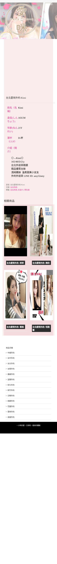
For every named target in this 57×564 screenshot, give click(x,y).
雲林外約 (11, 412)
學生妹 (27, 190)
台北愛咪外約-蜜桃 (15, 327)
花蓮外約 (11, 406)
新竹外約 (11, 390)
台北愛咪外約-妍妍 (15, 263)
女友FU (21, 190)
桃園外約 (11, 401)
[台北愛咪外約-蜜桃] (15, 295)
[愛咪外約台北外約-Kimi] (28, 63)
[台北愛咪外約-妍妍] (15, 231)
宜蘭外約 (11, 379)
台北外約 (13, 187)
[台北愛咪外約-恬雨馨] (41, 295)
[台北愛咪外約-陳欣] (41, 231)
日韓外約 (11, 396)
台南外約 (11, 369)
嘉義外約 (11, 374)
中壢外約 (11, 353)
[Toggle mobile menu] (51, 4)
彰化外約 (11, 385)
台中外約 (11, 358)
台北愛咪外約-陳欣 (41, 263)
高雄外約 (11, 417)
